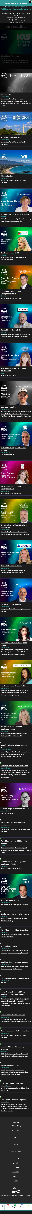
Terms (16, 1181)
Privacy (16, 1176)
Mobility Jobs (16, 1152)
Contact (16, 1159)
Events (16, 1137)
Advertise (15, 1172)
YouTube (16, 1167)
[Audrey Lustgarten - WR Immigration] (16, 6)
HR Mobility (16, 1126)
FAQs (16, 1144)
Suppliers (16, 1130)
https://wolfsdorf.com (16, 22)
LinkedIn (16, 1163)
